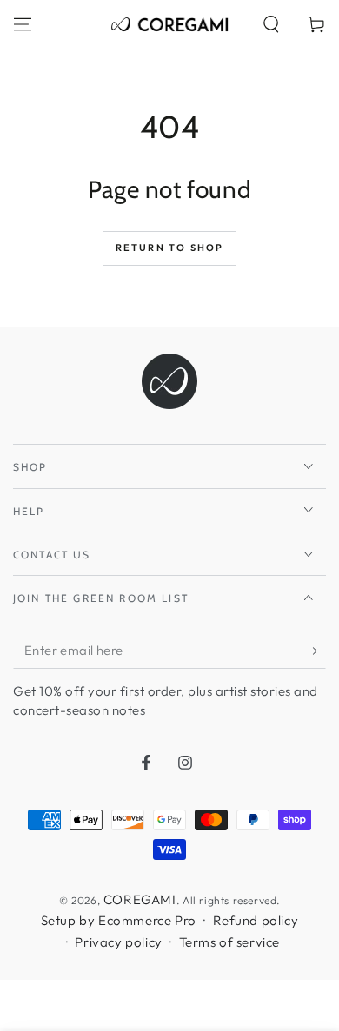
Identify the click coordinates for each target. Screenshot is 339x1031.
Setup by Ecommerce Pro (118, 920)
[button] (271, 24)
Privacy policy (118, 942)
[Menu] (22, 24)
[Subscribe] (316, 651)
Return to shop (170, 247)
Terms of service (230, 942)
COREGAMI (139, 899)
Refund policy (256, 920)
